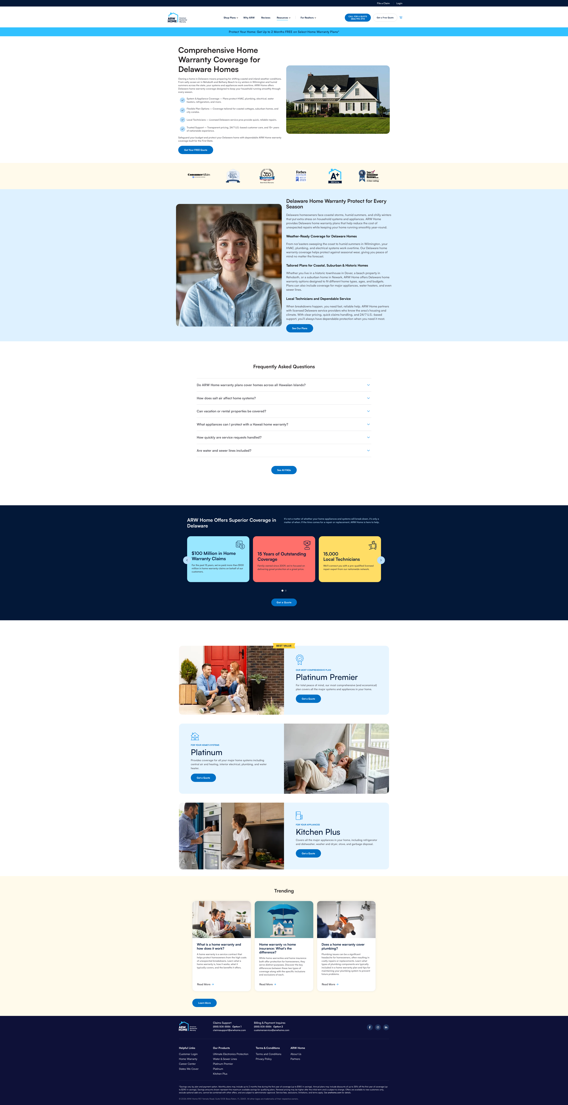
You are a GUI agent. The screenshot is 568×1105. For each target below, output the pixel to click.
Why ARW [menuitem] (249, 17)
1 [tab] (282, 591)
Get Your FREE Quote (195, 149)
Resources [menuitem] (282, 17)
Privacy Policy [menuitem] (264, 1058)
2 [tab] (286, 591)
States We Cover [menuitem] (189, 1068)
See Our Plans (299, 328)
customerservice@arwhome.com (271, 1030)
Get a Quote (385, 17)
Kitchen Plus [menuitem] (220, 1073)
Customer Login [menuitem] (188, 1054)
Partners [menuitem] (295, 1058)
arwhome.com (334, 1092)
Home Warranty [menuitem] (188, 1058)
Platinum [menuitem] (218, 1068)
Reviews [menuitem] (265, 17)
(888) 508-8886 (222, 1026)
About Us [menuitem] (296, 1054)
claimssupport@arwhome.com (229, 1030)
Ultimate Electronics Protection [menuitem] (230, 1054)
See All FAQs (284, 470)
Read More (203, 984)
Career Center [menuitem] (187, 1063)
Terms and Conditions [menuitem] (268, 1054)
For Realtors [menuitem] (307, 17)
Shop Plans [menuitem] (230, 17)
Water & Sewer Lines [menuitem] (225, 1058)
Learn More (204, 1002)
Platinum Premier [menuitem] (223, 1063)
